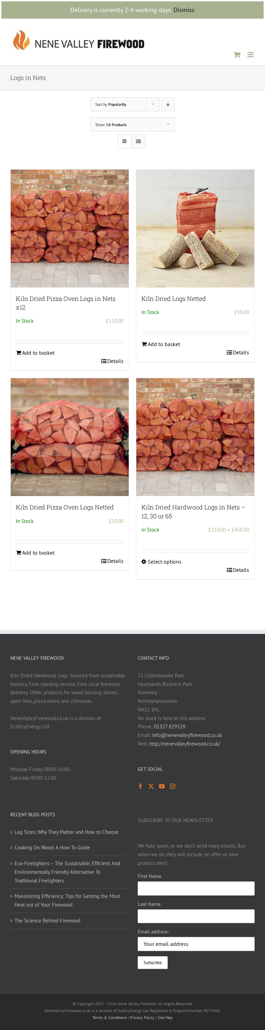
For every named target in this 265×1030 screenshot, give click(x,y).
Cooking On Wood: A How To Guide (52, 847)
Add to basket (38, 352)
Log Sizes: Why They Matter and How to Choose (66, 832)
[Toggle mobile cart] (237, 54)
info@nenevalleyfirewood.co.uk (187, 735)
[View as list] (138, 141)
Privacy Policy (142, 1017)
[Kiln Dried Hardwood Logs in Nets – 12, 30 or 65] (195, 437)
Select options (164, 561)
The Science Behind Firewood (47, 920)
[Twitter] (151, 786)
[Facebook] (140, 786)
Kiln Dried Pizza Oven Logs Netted (65, 507)
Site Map (165, 1017)
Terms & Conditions (109, 1017)
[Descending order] (168, 104)
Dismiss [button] (184, 10)
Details (115, 360)
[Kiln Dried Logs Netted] (195, 228)
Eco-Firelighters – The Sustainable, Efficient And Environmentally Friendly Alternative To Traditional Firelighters (67, 872)
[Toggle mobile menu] (251, 54)
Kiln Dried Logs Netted (173, 298)
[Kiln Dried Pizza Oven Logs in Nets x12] (70, 228)
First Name (149, 876)
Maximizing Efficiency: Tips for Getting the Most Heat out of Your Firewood (67, 900)
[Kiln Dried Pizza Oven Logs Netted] (70, 437)
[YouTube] (162, 786)
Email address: (153, 931)
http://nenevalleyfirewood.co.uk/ (184, 743)
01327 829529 (169, 726)
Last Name (149, 904)
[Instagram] (172, 786)
